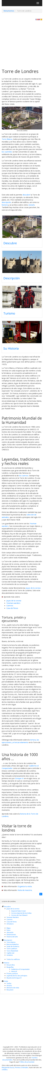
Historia (6, 963)
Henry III (14, 971)
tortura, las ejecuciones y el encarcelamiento (20, 741)
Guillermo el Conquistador (20, 969)
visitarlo (31, 205)
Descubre (10, 243)
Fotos (8, 930)
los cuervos (23, 475)
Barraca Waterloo (13, 944)
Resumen (10, 990)
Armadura (10, 924)
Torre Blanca (7, 139)
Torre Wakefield (12, 951)
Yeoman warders (13, 603)
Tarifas (9, 983)
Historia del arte (12, 937)
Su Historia (11, 348)
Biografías (10, 967)
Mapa (8, 928)
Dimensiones (11, 934)
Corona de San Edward (19, 915)
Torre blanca (11, 942)
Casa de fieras (12, 608)
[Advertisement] (22, 44)
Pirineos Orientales (21, 1067)
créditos (5, 1070)
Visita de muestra (25, 890)
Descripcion (8, 940)
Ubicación (10, 932)
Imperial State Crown (18, 911)
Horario (9, 985)
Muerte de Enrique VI (14, 978)
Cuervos (9, 605)
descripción (6, 202)
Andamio (10, 955)
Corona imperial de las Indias (21, 913)
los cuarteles (7, 152)
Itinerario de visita (13, 988)
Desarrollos (11, 965)
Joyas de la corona (33, 588)
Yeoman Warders (13, 917)
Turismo (9, 313)
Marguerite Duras (8, 1067)
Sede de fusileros (13, 946)
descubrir (26, 194)
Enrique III (19, 778)
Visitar (6, 981)
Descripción (11, 278)
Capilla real (10, 953)
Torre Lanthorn (12, 948)
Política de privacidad (26, 1062)
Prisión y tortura (12, 973)
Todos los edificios (13, 959)
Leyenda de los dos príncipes (17, 976)
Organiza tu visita (25, 886)
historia (5, 205)
